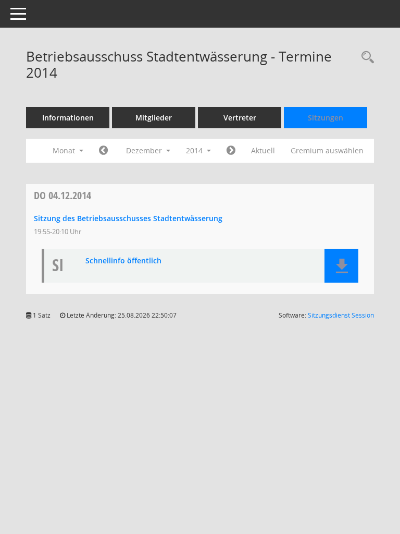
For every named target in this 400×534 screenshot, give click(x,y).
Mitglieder (153, 118)
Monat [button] (65, 150)
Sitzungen (325, 118)
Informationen (68, 118)
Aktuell (263, 150)
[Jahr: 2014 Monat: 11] (103, 150)
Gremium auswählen (327, 150)
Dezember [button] (145, 150)
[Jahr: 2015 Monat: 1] (231, 150)
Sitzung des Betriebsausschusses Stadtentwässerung (128, 218)
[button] (341, 266)
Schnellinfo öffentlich (123, 261)
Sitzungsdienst (341, 315)
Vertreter (239, 118)
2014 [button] (195, 150)
